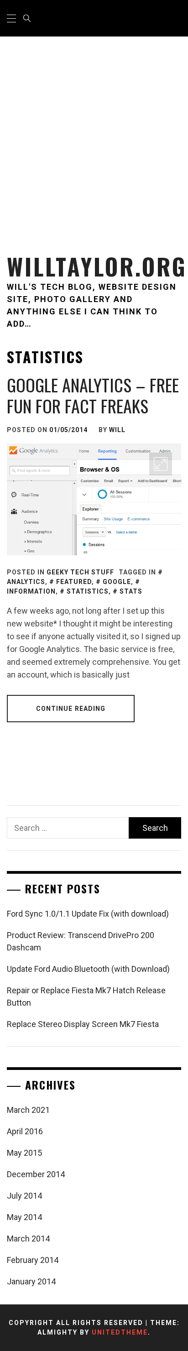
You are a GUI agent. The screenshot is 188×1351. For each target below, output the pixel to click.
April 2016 (25, 1131)
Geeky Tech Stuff (80, 572)
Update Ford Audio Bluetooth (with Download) (88, 969)
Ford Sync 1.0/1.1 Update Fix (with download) (88, 913)
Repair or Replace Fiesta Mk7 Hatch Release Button (86, 996)
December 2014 (36, 1174)
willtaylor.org (97, 266)
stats (131, 591)
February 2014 (32, 1260)
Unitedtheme (120, 1332)
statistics (88, 591)
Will (117, 429)
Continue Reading (71, 708)
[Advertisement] (94, 135)
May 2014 (24, 1217)
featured (74, 581)
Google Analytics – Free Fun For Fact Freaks (93, 395)
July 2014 (24, 1195)
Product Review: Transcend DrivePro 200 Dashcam (80, 941)
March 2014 (28, 1238)
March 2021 (28, 1110)
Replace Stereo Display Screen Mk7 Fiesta (83, 1024)
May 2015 (24, 1153)
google (117, 581)
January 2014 (31, 1281)
